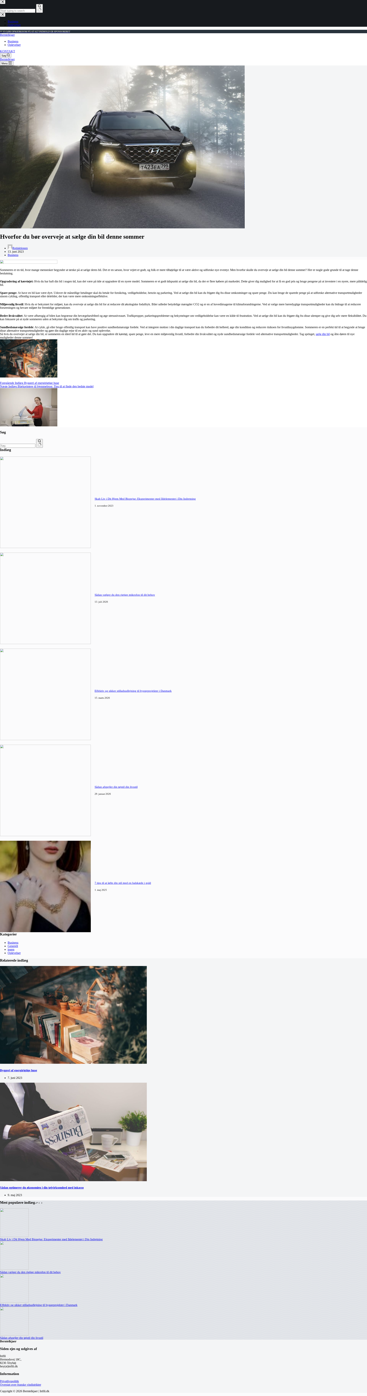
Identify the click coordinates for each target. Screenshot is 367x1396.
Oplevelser (14, 44)
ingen (11, 949)
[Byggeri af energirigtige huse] (73, 1062)
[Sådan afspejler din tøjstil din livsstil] (45, 835)
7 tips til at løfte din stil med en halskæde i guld (123, 882)
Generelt (13, 946)
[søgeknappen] (39, 443)
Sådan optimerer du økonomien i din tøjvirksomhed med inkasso (42, 1187)
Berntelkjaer (7, 34)
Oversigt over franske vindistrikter (20, 1384)
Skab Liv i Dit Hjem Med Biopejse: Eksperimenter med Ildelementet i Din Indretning (145, 498)
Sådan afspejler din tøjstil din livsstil (116, 786)
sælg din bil (323, 334)
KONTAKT (7, 51)
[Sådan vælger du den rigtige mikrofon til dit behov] (45, 643)
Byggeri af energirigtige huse (18, 1070)
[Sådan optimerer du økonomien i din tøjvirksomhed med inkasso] (73, 1180)
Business (13, 41)
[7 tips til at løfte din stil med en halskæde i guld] (45, 931)
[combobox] (17, 446)
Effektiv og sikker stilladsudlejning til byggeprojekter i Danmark (133, 690)
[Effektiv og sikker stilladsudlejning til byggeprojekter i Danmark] (45, 739)
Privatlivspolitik (9, 1381)
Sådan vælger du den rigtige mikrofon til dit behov (125, 594)
